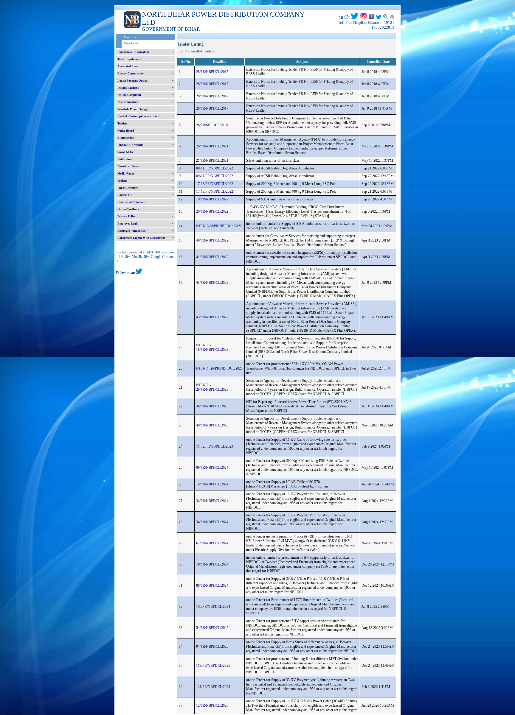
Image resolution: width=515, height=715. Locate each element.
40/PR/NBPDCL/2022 (212, 240)
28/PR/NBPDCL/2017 (212, 72)
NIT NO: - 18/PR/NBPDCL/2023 (212, 347)
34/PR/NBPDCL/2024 (212, 501)
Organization (131, 43)
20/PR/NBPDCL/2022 (212, 211)
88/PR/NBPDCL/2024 (212, 585)
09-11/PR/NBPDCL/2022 (214, 168)
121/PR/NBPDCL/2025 (213, 687)
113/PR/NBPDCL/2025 (213, 665)
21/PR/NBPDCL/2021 (212, 160)
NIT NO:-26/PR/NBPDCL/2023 (219, 368)
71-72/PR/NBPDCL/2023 (214, 446)
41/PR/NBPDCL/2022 (212, 257)
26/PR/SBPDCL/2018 (212, 125)
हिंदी (340, 18)
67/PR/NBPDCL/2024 (212, 543)
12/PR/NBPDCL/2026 (212, 705)
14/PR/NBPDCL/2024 (212, 484)
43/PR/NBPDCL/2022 (212, 283)
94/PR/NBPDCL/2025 (212, 646)
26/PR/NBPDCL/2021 (212, 146)
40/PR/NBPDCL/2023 (212, 425)
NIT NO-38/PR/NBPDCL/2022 (219, 226)
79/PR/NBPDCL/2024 (212, 564)
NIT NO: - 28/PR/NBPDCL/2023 (212, 387)
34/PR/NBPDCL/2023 (212, 406)
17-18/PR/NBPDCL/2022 (214, 184)
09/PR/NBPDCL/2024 (212, 467)
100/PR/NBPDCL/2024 (213, 607)
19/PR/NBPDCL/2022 (212, 199)
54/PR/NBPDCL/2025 (212, 628)
